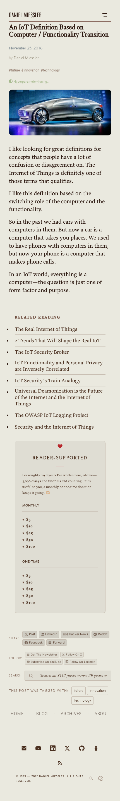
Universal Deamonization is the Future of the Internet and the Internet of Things (59, 397)
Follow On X (74, 654)
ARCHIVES (71, 713)
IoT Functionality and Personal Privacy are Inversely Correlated (59, 366)
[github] (82, 748)
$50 (27, 539)
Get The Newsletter (44, 654)
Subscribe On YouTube (46, 661)
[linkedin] (53, 748)
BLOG (42, 713)
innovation (98, 690)
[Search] (91, 778)
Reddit (102, 634)
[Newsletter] (24, 748)
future (78, 690)
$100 (28, 546)
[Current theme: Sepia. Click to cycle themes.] (101, 778)
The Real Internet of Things (46, 329)
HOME (17, 713)
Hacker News (75, 634)
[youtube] (38, 748)
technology (82, 700)
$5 (26, 519)
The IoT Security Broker (42, 352)
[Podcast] (96, 748)
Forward (59, 642)
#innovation (30, 70)
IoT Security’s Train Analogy (48, 380)
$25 (27, 533)
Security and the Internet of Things (54, 427)
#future (14, 70)
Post (32, 634)
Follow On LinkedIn (82, 661)
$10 (27, 526)
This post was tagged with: (39, 690)
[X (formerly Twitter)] (67, 748)
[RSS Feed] (60, 763)
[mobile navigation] (104, 15)
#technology (50, 70)
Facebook (36, 642)
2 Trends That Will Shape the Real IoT (57, 341)
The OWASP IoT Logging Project (51, 415)
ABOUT (102, 713)
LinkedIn (51, 634)
